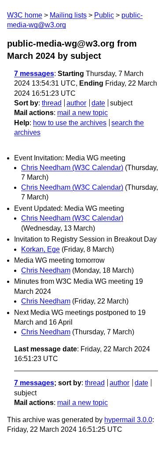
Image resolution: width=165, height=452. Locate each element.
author (76, 103)
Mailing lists (68, 15)
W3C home (24, 15)
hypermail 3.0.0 (128, 419)
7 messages (34, 73)
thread (52, 103)
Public (104, 15)
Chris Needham (45, 270)
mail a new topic (82, 112)
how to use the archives (69, 123)
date (98, 103)
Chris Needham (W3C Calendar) (72, 167)
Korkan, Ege (40, 249)
